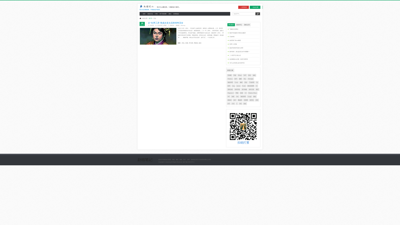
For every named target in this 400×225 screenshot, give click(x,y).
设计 (235, 100)
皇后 (200, 43)
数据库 (240, 100)
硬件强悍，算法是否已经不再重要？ (239, 51)
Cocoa (236, 82)
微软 (241, 82)
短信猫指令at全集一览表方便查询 (238, 59)
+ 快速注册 (255, 7)
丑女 (183, 43)
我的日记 (150, 14)
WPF (245, 75)
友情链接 (176, 14)
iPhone (240, 75)
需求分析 (230, 89)
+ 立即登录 (243, 7)
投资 (241, 93)
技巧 (236, 79)
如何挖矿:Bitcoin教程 (235, 40)
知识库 (152, 25)
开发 (235, 75)
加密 (233, 96)
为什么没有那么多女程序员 (236, 63)
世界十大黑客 (233, 44)
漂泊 (170, 14)
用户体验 (244, 89)
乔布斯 (229, 75)
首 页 (150, 18)
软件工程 (251, 89)
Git (257, 82)
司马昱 (191, 43)
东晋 (186, 43)
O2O (233, 103)
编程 (240, 79)
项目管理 (243, 96)
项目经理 (230, 82)
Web (240, 103)
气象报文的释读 (233, 29)
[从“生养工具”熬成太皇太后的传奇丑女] (158, 36)
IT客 (156, 14)
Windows (230, 79)
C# (245, 93)
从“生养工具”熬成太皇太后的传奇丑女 (165, 23)
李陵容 (196, 43)
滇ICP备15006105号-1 (189, 162)
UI (256, 86)
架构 (254, 75)
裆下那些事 (163, 14)
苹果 (237, 93)
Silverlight (250, 79)
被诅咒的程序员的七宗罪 (236, 48)
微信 (254, 96)
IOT (229, 103)
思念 (246, 82)
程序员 (252, 100)
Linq (233, 86)
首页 (144, 14)
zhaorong (183, 25)
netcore (238, 86)
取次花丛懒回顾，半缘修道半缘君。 (150, 9)
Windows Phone (252, 93)
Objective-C (231, 93)
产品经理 (251, 82)
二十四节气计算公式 (235, 55)
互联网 (246, 100)
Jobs (237, 96)
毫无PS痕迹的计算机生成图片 (237, 33)
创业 (245, 103)
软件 (229, 86)
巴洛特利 (231, 36)
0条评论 (172, 25)
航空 (257, 89)
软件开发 (237, 89)
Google (249, 96)
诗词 (257, 100)
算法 (249, 75)
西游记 (229, 100)
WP (229, 96)
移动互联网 (251, 86)
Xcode (244, 86)
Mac (245, 79)
